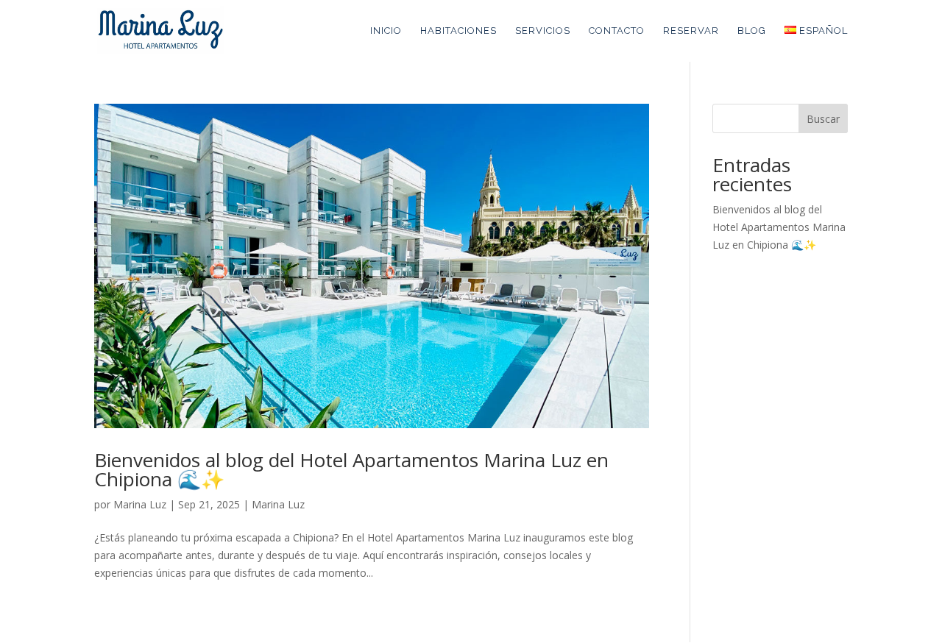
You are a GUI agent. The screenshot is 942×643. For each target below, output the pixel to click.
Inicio (386, 31)
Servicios (542, 31)
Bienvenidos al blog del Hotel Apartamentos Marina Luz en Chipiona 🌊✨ (351, 469)
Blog (751, 31)
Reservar (691, 31)
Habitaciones (458, 31)
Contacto (617, 31)
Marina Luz (139, 504)
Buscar (823, 119)
